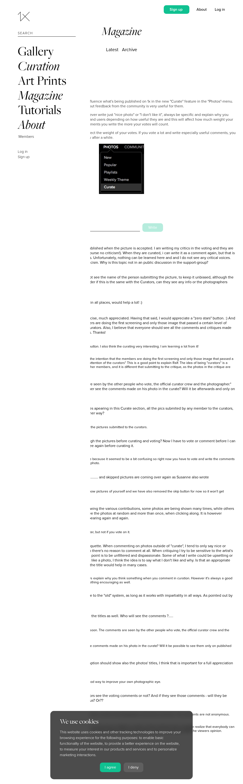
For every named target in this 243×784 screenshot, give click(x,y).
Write (152, 227)
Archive (129, 49)
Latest (112, 49)
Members (26, 136)
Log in (23, 151)
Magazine (40, 95)
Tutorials (39, 109)
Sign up (24, 157)
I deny (133, 767)
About (31, 124)
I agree (110, 767)
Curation (39, 65)
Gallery (36, 51)
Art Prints (42, 80)
